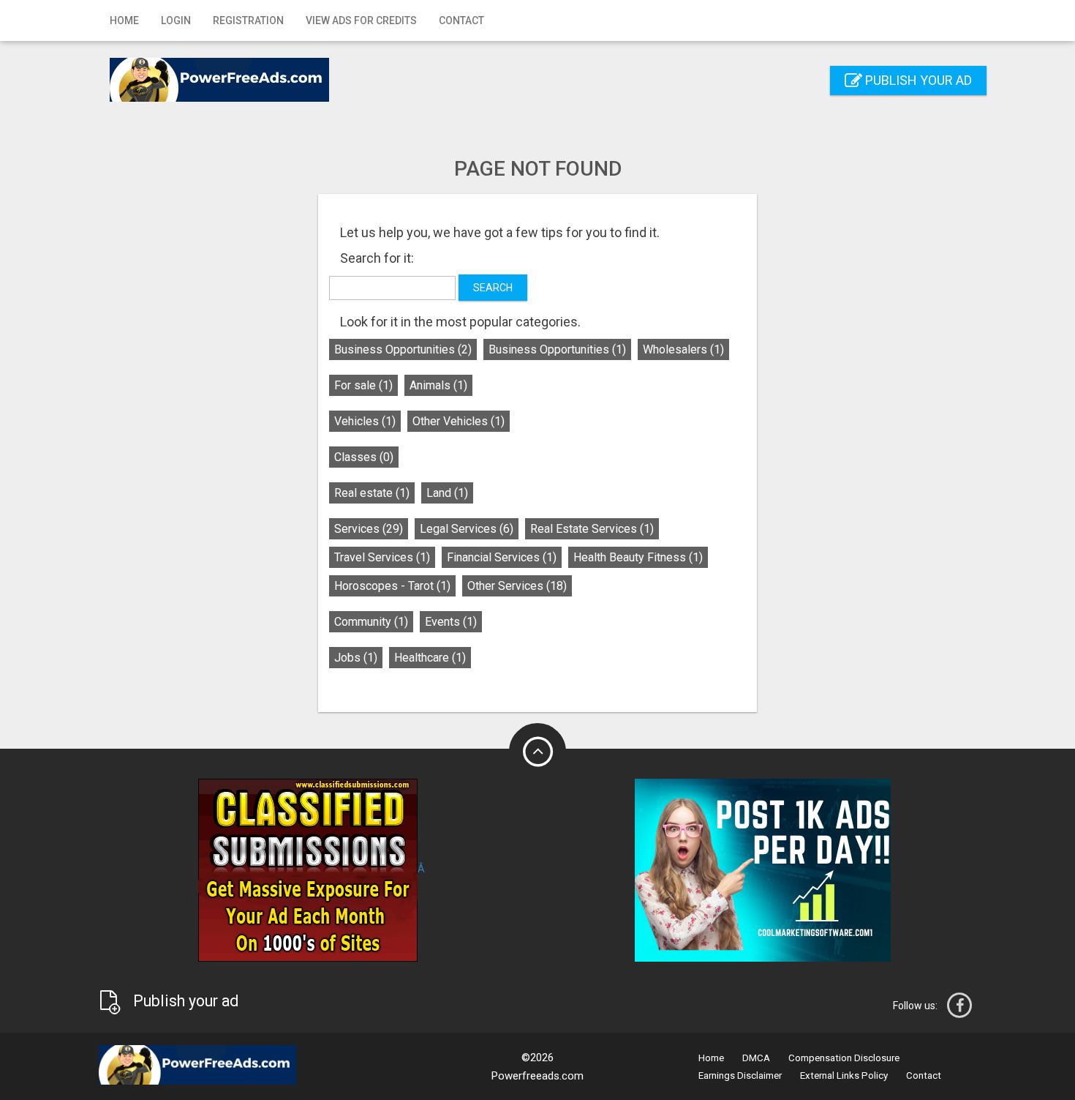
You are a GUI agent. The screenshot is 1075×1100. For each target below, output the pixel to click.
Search (493, 287)
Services (368, 529)
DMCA (756, 1057)
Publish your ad (917, 80)
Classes (363, 457)
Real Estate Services (592, 529)
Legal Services (466, 529)
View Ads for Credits (361, 20)
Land (447, 493)
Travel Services (382, 557)
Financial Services (502, 557)
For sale (363, 385)
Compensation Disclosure (843, 1057)
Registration (248, 20)
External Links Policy (844, 1075)
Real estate (372, 493)
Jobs (355, 658)
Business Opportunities (403, 349)
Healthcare (430, 658)
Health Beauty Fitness (638, 557)
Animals (438, 385)
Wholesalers (683, 349)
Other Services (517, 586)
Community (371, 622)
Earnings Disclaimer (740, 1075)
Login (176, 20)
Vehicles (365, 421)
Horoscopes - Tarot (392, 586)
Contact (461, 20)
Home (124, 20)
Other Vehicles (458, 421)
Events (451, 622)
